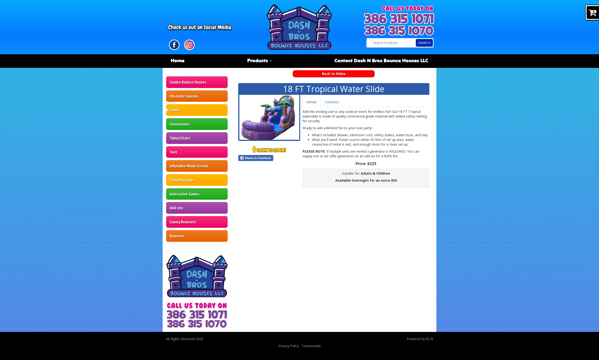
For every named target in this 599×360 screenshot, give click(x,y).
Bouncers (177, 236)
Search (424, 42)
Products (258, 61)
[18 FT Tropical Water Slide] (269, 117)
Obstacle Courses (184, 96)
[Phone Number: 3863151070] (399, 30)
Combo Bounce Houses (188, 82)
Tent (173, 152)
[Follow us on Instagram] (189, 44)
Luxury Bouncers (183, 221)
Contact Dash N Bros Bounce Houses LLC (381, 61)
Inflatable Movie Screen (189, 166)
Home (177, 61)
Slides (175, 110)
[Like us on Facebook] (174, 44)
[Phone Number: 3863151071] (399, 18)
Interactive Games (184, 194)
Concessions (180, 124)
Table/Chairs (180, 138)
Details (311, 102)
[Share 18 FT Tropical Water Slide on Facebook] (269, 158)
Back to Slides (334, 73)
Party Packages (182, 180)
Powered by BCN (420, 339)
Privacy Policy (288, 346)
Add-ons (176, 207)
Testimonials (311, 346)
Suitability (332, 102)
